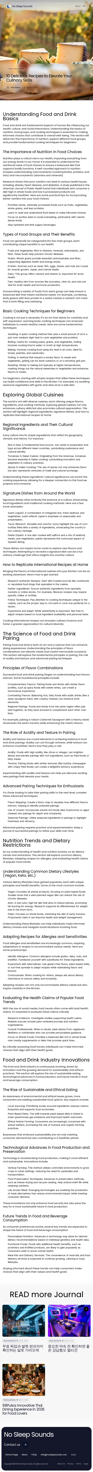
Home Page (11, 1454)
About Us (61, 1464)
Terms (78, 1464)
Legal (86, 1464)
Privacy (70, 1464)
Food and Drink (16, 69)
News (25, 1454)
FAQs (34, 1454)
